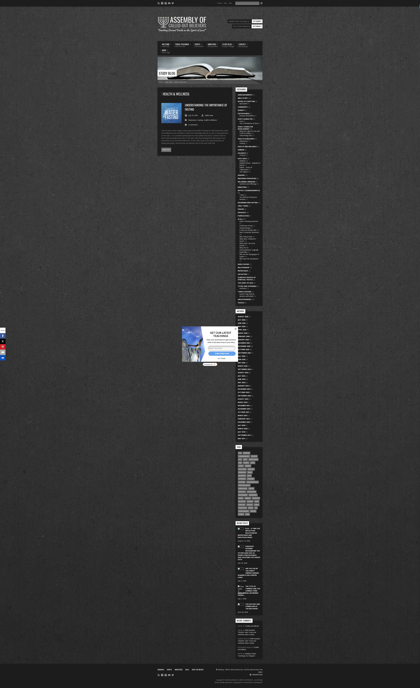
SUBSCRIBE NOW (222, 353)
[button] (220, 334)
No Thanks (222, 358)
